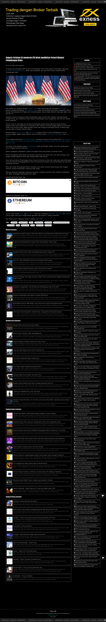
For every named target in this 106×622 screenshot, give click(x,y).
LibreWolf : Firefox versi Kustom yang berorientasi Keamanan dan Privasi (34, 517)
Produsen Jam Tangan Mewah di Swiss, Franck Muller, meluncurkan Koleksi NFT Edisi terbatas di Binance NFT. (86, 221)
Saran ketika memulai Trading (83, 90)
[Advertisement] (53, 41)
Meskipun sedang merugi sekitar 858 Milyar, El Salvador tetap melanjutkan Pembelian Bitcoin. (86, 525)
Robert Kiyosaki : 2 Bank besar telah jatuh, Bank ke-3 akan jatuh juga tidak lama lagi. (86, 158)
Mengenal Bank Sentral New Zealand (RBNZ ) (26, 325)
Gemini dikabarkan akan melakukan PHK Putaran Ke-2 (85, 269)
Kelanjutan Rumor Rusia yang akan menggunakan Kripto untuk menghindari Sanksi (37, 421)
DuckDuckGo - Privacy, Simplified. (23, 576)
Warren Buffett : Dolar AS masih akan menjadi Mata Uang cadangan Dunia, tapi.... (86, 154)
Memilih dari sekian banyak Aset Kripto (84, 110)
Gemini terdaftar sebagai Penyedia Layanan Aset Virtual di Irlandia (32, 268)
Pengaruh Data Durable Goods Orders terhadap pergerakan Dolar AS (33, 383)
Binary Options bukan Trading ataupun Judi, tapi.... (85, 70)
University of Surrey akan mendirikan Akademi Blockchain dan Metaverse (86, 414)
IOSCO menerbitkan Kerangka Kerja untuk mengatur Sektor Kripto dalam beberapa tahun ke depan (86, 363)
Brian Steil (11, 142)
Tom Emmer (62, 108)
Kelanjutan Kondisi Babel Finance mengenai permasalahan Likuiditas (33, 480)
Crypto (31, 222)
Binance (52, 213)
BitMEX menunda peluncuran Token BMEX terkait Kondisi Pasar (85, 327)
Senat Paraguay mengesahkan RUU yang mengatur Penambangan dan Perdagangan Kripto (86, 277)
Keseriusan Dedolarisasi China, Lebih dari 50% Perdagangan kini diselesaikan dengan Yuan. (86, 148)
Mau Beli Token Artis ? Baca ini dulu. (85, 66)
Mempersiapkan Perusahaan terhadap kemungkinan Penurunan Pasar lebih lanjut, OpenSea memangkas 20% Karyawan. (85, 287)
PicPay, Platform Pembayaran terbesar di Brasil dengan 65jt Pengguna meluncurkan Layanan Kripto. (86, 323)
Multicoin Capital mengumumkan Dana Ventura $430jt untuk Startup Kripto (86, 335)
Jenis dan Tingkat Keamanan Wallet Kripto (85, 112)
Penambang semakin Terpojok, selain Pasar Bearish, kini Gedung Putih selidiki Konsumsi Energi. (41, 233)
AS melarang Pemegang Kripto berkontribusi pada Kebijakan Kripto (86, 450)
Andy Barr (26, 141)
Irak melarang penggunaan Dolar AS (84, 151)
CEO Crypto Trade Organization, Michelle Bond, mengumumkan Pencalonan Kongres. (37, 311)
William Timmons (56, 141)
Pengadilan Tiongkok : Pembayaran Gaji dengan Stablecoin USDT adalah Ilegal (86, 443)
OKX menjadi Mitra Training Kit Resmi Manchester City (84, 358)
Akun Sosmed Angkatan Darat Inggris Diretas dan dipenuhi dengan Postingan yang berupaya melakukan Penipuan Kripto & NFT (86, 485)
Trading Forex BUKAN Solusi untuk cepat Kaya (26, 391)
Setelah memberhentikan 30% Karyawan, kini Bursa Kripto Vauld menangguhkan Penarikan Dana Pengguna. (86, 497)
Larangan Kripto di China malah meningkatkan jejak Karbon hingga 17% (34, 252)
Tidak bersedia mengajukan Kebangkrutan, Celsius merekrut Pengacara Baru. (85, 373)
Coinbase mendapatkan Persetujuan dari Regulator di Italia (85, 273)
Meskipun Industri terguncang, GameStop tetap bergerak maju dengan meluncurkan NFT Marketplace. (86, 350)
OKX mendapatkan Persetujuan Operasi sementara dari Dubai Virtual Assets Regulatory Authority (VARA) (85, 259)
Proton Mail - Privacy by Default (22, 526)
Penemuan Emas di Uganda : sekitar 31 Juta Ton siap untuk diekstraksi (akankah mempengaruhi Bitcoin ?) (86, 533)
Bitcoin (22, 213)
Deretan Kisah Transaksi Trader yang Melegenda (27, 333)
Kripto (18, 225)
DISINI (40, 219)
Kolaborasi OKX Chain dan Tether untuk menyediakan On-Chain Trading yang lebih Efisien (86, 314)
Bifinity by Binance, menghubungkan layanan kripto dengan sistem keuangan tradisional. (38, 455)
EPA (26, 110)
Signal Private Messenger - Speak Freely (25, 542)
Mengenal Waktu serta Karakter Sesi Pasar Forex (27, 374)
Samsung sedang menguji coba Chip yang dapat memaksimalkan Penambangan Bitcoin (85, 541)
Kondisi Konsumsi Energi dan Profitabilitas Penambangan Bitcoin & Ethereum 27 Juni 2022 (39, 430)
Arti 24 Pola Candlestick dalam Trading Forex (26, 358)
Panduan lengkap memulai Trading (84, 87)
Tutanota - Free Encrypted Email (83, 195)
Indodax (68, 213)
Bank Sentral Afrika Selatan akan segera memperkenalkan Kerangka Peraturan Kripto (85, 310)
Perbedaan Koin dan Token (82, 107)
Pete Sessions (66, 139)
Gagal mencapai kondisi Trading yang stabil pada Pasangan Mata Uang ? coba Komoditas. (85, 170)
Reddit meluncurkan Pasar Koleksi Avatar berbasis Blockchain (85, 439)
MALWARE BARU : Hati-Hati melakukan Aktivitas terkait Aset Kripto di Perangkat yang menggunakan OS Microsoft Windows (86, 78)
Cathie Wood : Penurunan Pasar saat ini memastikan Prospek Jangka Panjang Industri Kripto (85, 502)
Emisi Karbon (48, 222)
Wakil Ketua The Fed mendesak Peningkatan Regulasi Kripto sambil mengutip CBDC (86, 391)
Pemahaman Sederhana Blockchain (84, 105)
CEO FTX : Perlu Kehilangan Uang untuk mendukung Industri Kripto (32, 260)
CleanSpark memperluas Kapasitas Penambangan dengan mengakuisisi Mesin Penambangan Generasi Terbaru (84, 282)
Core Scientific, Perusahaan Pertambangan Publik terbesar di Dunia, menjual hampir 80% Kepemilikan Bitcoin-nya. (85, 476)
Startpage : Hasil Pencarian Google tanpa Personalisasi (29, 534)
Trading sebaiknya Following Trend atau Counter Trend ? (29, 341)
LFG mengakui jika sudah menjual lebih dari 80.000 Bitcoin (30, 463)
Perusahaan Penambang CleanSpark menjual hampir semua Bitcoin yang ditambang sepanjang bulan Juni (86, 455)
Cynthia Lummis (32, 108)
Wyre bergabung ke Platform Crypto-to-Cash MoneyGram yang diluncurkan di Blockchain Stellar (86, 471)
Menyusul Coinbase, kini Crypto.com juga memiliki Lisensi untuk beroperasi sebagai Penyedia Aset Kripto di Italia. (85, 264)
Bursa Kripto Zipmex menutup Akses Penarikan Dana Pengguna (86, 225)
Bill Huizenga (34, 141)
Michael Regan (32, 110)
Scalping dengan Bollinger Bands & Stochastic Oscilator (86, 182)
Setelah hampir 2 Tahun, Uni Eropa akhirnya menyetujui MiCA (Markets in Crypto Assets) (85, 549)
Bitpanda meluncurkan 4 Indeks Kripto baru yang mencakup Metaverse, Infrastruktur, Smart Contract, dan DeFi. (86, 296)
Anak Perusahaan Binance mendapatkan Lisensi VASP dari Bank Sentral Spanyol (86, 410)
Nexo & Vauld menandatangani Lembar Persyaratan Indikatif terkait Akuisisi (84, 467)
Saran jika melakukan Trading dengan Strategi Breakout (86, 162)
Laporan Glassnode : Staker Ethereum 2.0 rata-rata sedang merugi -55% (34, 488)
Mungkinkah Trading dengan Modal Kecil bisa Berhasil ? (86, 96)
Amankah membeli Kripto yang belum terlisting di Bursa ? (86, 116)
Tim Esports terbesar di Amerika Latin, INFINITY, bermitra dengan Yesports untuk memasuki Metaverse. (86, 400)
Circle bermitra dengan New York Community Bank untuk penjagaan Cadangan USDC (86, 565)
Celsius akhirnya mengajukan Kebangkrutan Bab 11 (85, 291)
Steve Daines (40, 225)
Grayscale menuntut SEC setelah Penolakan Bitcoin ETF (85, 557)
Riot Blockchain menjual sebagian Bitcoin (85, 446)
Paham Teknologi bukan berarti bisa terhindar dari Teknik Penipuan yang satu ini (86, 73)
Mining (32, 225)
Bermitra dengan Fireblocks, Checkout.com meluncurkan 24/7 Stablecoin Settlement (37, 471)
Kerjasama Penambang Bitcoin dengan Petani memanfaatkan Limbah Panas (35, 242)
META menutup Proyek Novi (82, 529)
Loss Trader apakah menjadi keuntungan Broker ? (27, 366)
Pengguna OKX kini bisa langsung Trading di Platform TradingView (86, 254)
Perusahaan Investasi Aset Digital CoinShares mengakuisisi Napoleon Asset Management (86, 492)
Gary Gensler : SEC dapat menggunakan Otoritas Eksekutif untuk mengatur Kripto (85, 306)
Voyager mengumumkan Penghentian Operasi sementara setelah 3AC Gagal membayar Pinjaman (86, 513)
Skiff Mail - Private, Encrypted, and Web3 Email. (27, 559)
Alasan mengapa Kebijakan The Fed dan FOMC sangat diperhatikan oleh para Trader (86, 174)
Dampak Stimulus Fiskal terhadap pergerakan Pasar (86, 178)
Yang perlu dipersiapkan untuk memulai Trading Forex (28, 350)
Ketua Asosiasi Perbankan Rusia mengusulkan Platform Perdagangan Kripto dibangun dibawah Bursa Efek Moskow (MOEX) (86, 423)
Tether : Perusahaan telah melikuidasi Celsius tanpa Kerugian (86, 395)
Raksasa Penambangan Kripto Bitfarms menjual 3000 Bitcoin (30, 295)
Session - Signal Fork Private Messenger (25, 551)
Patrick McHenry (11, 141)
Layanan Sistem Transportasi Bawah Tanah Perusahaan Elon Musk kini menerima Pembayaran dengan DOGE (86, 428)
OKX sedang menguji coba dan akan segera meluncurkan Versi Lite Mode (85, 339)
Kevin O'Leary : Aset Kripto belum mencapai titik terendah (86, 382)
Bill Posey (20, 141)
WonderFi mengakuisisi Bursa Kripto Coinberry (87, 489)
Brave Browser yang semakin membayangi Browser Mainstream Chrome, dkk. (35, 509)
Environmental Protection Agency (15, 70)
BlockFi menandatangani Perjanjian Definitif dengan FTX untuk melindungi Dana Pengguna (85, 517)
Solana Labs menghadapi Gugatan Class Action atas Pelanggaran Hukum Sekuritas (86, 418)
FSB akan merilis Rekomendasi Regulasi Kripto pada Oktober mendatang (86, 354)
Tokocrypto (59, 213)
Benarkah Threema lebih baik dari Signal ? (25, 501)
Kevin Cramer (51, 134)
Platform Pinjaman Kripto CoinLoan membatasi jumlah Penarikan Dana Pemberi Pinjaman (86, 480)
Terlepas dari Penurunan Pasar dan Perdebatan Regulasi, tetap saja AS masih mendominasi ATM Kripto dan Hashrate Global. (86, 387)
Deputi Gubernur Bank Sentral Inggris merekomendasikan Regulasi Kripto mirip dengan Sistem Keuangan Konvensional (86, 377)
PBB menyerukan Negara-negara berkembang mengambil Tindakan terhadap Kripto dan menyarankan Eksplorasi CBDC (86, 302)
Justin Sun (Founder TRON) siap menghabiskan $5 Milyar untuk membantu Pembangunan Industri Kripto (86, 368)
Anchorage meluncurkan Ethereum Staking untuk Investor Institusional (85, 545)
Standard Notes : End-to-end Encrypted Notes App (27, 567)
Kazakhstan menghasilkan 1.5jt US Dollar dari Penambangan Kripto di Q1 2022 (36, 287)
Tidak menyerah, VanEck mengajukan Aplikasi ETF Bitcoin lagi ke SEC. (86, 521)
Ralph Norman (65, 141)
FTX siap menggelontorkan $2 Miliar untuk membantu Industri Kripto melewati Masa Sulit (85, 463)
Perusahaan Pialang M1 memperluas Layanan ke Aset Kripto (86, 331)
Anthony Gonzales (44, 141)
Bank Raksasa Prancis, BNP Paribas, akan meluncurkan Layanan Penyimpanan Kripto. (38, 303)
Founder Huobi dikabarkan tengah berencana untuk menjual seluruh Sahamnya (86, 537)
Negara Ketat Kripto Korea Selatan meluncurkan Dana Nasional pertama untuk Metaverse (39, 438)
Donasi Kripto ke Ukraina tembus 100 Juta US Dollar (28, 446)
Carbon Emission (23, 222)
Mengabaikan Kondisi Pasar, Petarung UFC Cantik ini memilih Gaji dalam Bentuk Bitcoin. (85, 250)
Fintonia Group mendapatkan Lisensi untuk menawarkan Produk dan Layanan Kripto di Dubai (86, 233)
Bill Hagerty (59, 134)
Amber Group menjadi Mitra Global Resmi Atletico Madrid (85, 318)
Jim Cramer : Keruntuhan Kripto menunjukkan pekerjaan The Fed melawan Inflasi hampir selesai (86, 553)
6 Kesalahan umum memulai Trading (85, 93)
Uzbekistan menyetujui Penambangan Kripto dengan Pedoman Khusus (85, 561)
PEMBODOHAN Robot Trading (83, 64)
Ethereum (30, 213)
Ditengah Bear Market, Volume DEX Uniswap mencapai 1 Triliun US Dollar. (34, 413)
